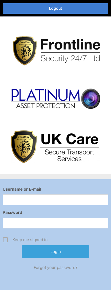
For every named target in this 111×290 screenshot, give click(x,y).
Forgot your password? (56, 267)
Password (12, 212)
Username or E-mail (22, 189)
